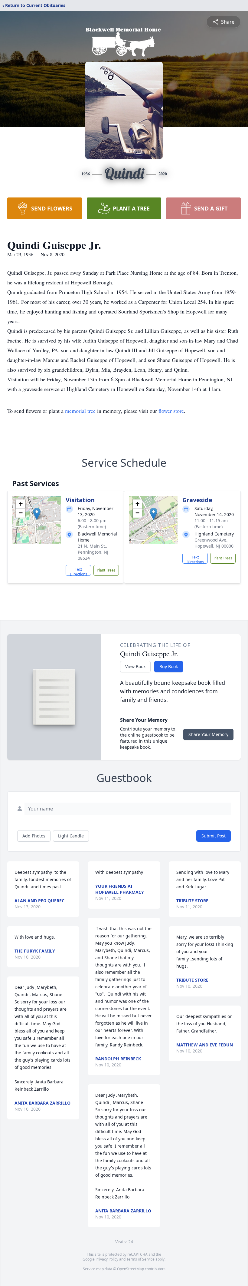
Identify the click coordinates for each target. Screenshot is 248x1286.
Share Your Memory (208, 734)
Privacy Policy (107, 1259)
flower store (171, 410)
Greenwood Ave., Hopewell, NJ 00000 (213, 543)
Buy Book (168, 666)
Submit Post (213, 836)
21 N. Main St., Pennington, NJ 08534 (93, 552)
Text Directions (78, 571)
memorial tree (80, 410)
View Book (135, 666)
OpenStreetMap (130, 1268)
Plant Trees (106, 570)
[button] (37, 514)
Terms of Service (140, 1259)
